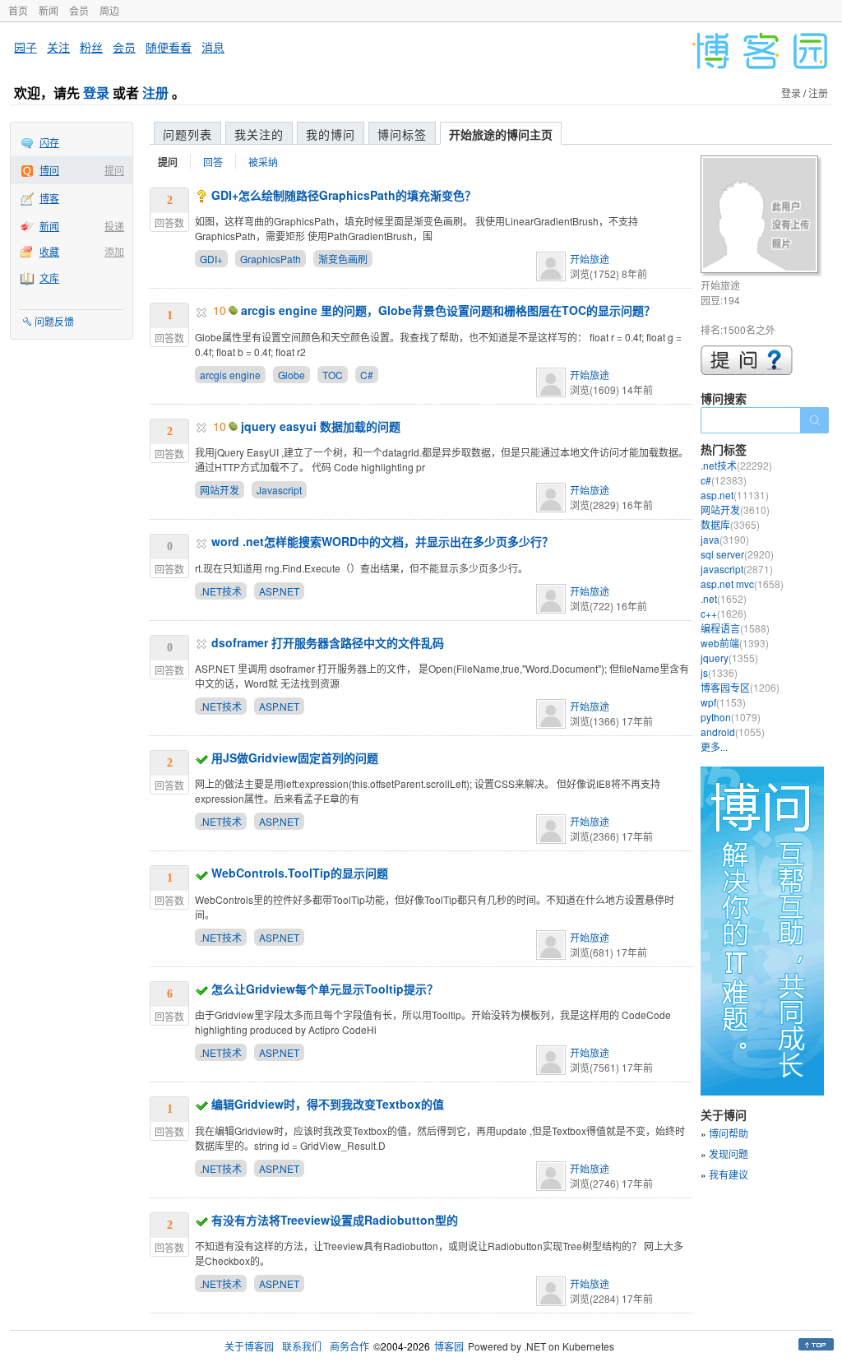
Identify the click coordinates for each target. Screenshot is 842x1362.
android (733, 732)
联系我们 (302, 1346)
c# (724, 480)
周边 (109, 10)
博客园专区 (740, 687)
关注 (58, 47)
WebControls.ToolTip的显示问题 (299, 872)
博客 (49, 198)
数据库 (730, 524)
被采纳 (263, 162)
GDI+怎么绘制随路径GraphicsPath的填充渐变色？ (343, 195)
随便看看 (169, 47)
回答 (213, 162)
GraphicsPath (270, 259)
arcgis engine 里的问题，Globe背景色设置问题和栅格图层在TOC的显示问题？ (448, 310)
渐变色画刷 (343, 259)
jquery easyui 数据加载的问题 (320, 426)
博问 (49, 170)
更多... (714, 746)
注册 (155, 92)
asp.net (735, 495)
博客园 (449, 1346)
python (731, 717)
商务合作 (349, 1346)
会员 (79, 10)
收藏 (49, 251)
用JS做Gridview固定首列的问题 (294, 757)
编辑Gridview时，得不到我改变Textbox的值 (327, 1104)
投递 (114, 226)
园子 (25, 47)
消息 (212, 47)
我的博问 (330, 134)
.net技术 (736, 465)
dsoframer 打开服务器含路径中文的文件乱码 (327, 642)
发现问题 (728, 1153)
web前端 (735, 643)
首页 (18, 10)
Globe (291, 375)
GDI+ (211, 259)
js (719, 672)
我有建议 (728, 1174)
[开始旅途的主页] (762, 216)
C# (366, 375)
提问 (114, 170)
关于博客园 (249, 1346)
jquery (729, 658)
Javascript (279, 490)
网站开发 (219, 490)
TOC (332, 375)
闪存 (49, 142)
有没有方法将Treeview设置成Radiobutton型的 (334, 1219)
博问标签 (402, 134)
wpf (723, 702)
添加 (114, 251)
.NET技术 (221, 591)
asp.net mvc (742, 584)
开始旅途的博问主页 (501, 134)
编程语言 (735, 628)
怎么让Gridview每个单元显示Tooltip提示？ (324, 988)
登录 (96, 92)
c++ (724, 613)
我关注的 (259, 134)
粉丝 (91, 47)
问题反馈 (54, 321)
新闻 (48, 10)
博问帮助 (728, 1133)
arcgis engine (230, 375)
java (725, 539)
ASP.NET (279, 591)
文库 (49, 278)
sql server (737, 554)
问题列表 (187, 134)
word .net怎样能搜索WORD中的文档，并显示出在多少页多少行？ (382, 541)
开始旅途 (589, 259)
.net (724, 598)
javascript (737, 569)
